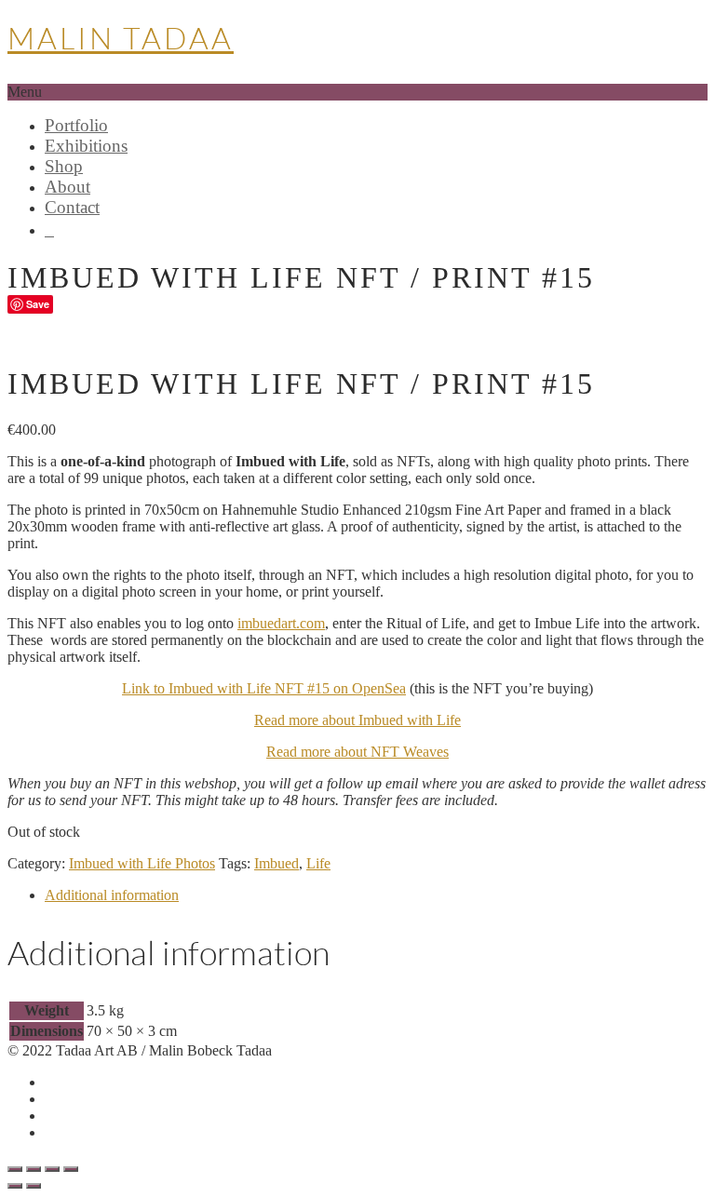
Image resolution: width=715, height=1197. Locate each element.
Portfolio (76, 125)
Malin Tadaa (120, 38)
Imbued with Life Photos (142, 863)
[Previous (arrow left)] (14, 1186)
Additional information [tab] (112, 895)
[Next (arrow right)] (33, 1186)
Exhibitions (86, 145)
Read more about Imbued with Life (357, 720)
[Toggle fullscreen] (33, 1169)
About (67, 186)
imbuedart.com (281, 623)
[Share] (52, 1169)
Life (318, 863)
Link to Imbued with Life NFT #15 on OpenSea (264, 688)
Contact (72, 207)
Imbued (276, 863)
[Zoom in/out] (14, 1169)
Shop (64, 166)
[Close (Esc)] (70, 1169)
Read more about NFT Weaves (357, 752)
